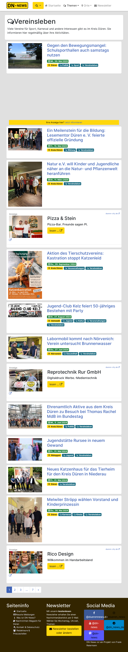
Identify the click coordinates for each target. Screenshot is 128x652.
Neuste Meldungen (25, 614)
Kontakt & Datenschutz (28, 627)
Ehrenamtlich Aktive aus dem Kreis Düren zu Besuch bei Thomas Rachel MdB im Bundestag (81, 411)
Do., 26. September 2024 (63, 264)
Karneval (66, 514)
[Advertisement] (64, 97)
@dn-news (95, 625)
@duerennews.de (95, 616)
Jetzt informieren (73, 122)
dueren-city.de (112, 213)
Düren (53, 65)
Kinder (79, 514)
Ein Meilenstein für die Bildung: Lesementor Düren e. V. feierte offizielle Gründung (76, 135)
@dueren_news (115, 616)
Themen (71, 5)
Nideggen (55, 455)
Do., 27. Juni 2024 (59, 349)
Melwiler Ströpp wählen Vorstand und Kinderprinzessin (82, 502)
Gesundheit (72, 353)
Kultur (81, 321)
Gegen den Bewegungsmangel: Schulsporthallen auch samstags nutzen (78, 50)
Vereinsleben (91, 65)
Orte (86, 5)
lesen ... (55, 230)
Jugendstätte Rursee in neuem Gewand (76, 443)
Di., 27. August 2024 (60, 317)
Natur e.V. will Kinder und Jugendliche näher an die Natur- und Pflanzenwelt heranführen (83, 169)
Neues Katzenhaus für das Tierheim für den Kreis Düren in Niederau (81, 471)
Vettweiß (55, 321)
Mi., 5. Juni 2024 (58, 422)
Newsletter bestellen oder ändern (65, 630)
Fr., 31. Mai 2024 (58, 451)
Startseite (54, 5)
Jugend (69, 321)
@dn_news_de (115, 627)
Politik (65, 65)
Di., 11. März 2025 (59, 179)
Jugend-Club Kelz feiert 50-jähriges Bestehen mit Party (81, 308)
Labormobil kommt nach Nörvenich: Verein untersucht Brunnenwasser (80, 341)
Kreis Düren (56, 150)
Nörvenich (55, 353)
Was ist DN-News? (25, 617)
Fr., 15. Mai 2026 (58, 146)
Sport (76, 65)
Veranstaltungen (75, 268)
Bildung (71, 150)
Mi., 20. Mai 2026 (59, 61)
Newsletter (104, 5)
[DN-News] (18, 5)
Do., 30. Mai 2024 (59, 510)
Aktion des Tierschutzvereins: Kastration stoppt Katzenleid (75, 255)
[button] (38, 5)
